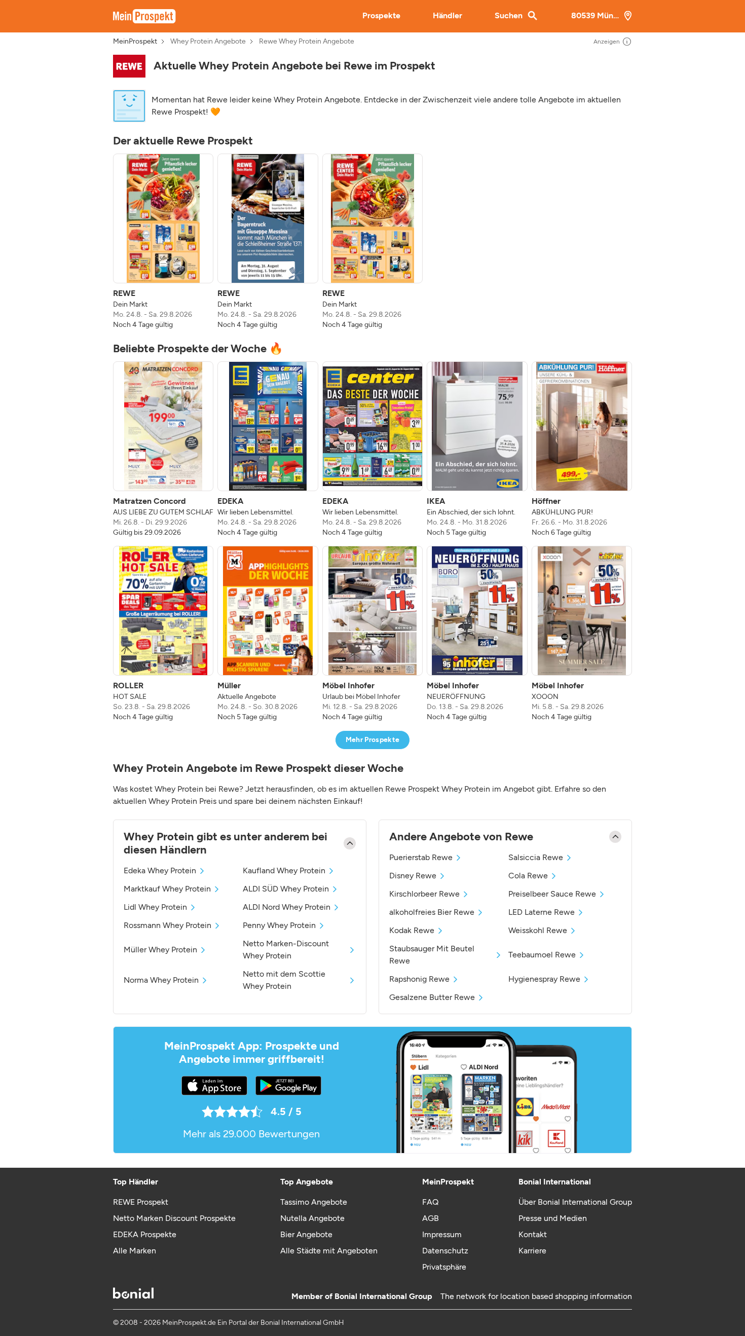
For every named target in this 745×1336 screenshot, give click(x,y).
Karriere (532, 1250)
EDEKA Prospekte (144, 1234)
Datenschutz (445, 1250)
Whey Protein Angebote (208, 41)
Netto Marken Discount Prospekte (174, 1218)
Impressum (442, 1234)
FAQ (430, 1202)
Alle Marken (134, 1250)
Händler (447, 15)
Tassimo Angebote (313, 1202)
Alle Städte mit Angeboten (329, 1250)
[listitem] (163, 242)
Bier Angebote (306, 1234)
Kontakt (532, 1234)
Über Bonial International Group (575, 1202)
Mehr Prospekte (373, 739)
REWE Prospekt (140, 1202)
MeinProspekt (135, 41)
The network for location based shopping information (536, 1296)
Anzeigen (606, 41)
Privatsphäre (444, 1267)
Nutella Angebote (312, 1218)
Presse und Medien (552, 1218)
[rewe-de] (129, 66)
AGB (430, 1218)
